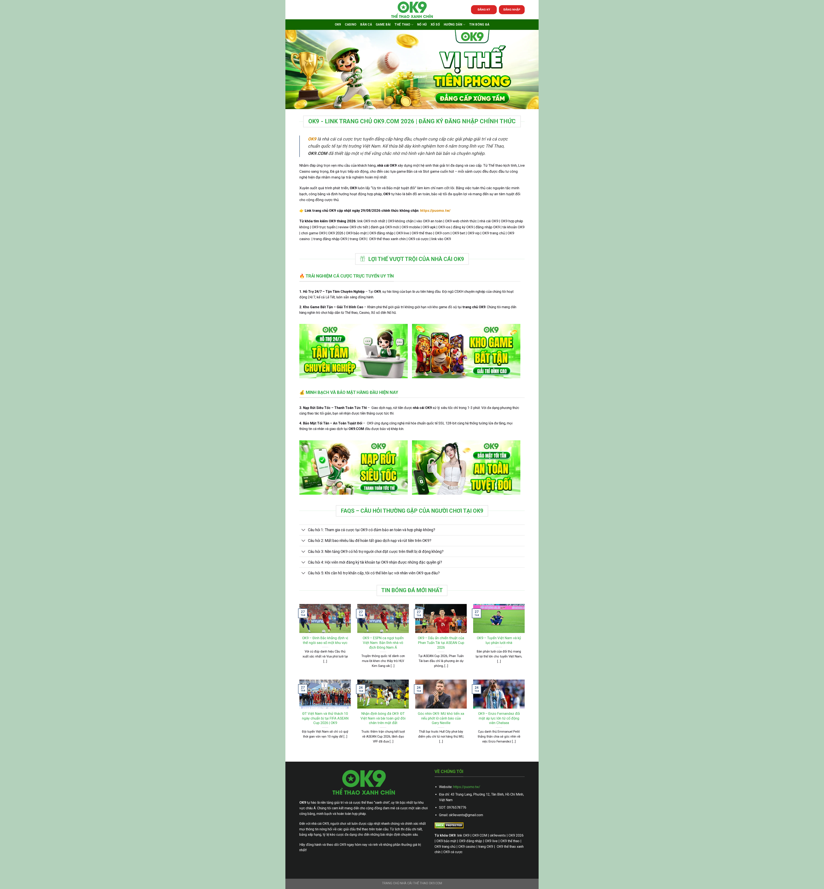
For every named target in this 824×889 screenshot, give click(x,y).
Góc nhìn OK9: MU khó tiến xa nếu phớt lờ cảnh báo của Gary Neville (441, 718)
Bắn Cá (366, 24)
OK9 (338, 24)
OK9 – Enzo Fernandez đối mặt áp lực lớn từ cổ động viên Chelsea (499, 718)
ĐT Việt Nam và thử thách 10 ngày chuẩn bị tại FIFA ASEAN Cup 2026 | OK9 (325, 718)
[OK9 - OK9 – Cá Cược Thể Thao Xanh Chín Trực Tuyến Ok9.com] (412, 9)
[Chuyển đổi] (303, 530)
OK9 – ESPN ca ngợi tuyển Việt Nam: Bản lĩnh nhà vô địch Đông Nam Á (383, 642)
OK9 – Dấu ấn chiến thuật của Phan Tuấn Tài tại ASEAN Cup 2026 (441, 642)
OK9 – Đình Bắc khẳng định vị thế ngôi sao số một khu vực (325, 640)
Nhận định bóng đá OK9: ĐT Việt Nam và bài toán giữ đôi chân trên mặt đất (383, 718)
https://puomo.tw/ (466, 787)
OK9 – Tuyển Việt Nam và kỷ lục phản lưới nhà (499, 640)
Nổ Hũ (422, 24)
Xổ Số (435, 24)
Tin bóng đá (479, 24)
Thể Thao (402, 24)
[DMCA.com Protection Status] (449, 825)
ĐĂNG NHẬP (511, 9)
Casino (351, 24)
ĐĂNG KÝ (484, 9)
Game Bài (383, 24)
